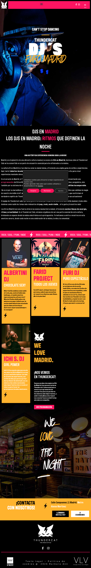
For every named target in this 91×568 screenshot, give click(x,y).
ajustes (40, 186)
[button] (41, 4)
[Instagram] (78, 4)
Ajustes (60, 191)
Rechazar (47, 191)
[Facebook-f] (76, 4)
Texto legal (34, 561)
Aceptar (33, 191)
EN (85, 7)
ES (85, 5)
